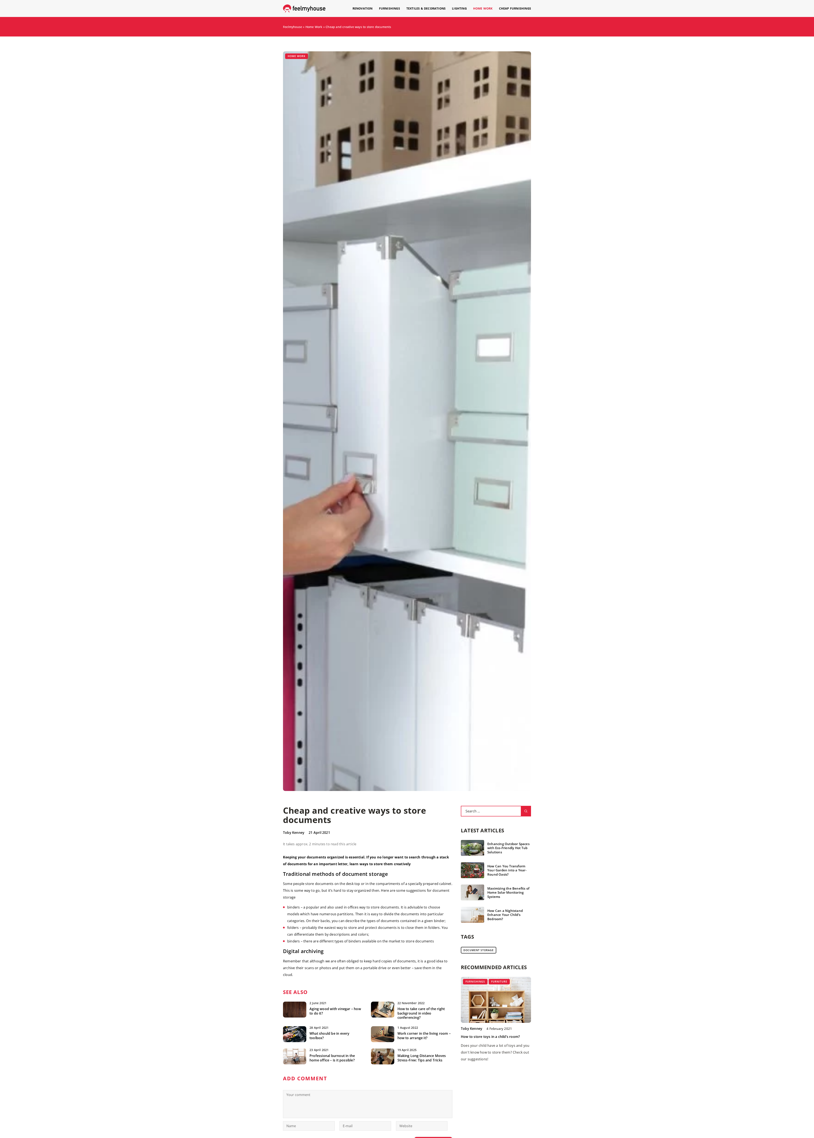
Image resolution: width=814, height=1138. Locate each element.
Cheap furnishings (515, 8)
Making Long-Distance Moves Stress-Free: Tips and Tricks (421, 1058)
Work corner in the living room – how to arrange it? (424, 1035)
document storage (478, 950)
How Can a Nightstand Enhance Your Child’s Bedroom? (505, 915)
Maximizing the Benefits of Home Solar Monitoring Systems (508, 892)
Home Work (483, 8)
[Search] (526, 811)
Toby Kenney (293, 832)
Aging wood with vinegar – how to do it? (335, 1011)
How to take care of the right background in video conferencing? (421, 1013)
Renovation (363, 8)
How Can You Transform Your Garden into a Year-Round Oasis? (507, 870)
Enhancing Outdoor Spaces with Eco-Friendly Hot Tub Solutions (508, 848)
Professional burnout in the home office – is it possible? (332, 1058)
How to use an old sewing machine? (490, 1036)
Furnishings (389, 8)
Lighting (459, 8)
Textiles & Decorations (426, 8)
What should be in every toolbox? (329, 1035)
